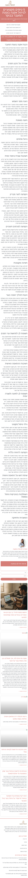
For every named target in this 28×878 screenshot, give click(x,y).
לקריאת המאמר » (23, 627)
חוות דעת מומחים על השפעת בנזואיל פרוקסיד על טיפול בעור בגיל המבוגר (14, 798)
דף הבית (25, 19)
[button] (2, 564)
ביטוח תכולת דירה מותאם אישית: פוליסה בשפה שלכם (15, 867)
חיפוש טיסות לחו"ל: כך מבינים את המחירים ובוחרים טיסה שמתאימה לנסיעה (15, 614)
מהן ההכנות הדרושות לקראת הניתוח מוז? (18, 870)
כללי (22, 19)
